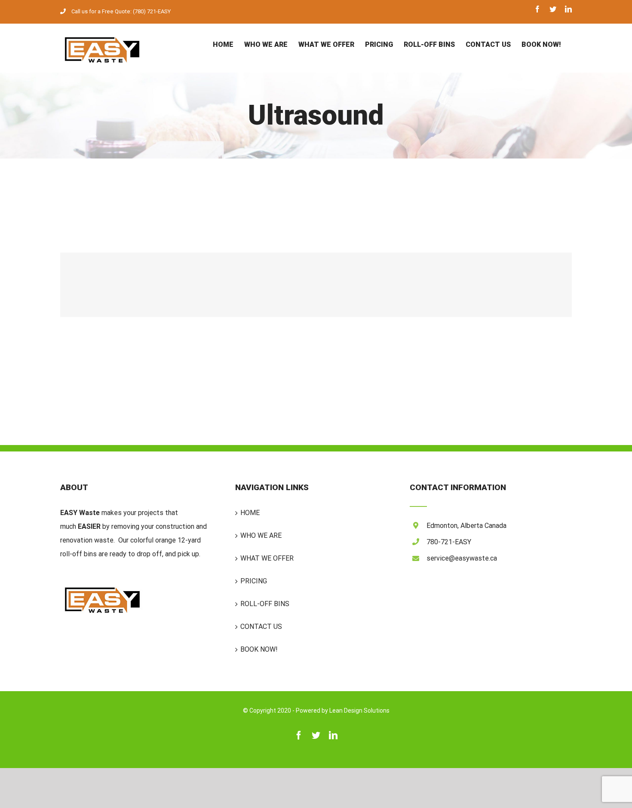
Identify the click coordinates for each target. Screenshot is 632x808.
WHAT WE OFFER (267, 558)
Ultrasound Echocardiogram (316, 285)
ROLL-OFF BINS (264, 604)
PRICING (253, 581)
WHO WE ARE (261, 535)
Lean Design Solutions (359, 710)
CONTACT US (261, 626)
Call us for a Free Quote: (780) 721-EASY (121, 11)
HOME (250, 513)
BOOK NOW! (259, 649)
